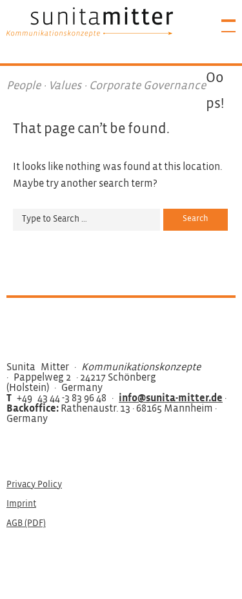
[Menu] (223, 19)
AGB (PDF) (26, 524)
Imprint (21, 504)
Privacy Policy (34, 485)
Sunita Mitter (89, 21)
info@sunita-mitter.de (171, 398)
